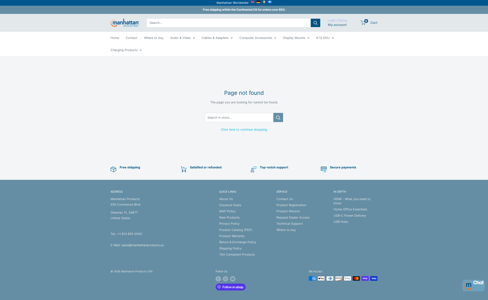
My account (337, 25)
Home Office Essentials (350, 209)
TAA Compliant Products (237, 254)
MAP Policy (227, 211)
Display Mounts (294, 38)
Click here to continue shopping (244, 129)
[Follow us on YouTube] (232, 279)
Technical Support (289, 223)
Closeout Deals (230, 205)
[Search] (315, 23)
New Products (229, 217)
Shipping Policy (230, 248)
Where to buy (154, 38)
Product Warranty (232, 236)
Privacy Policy (229, 223)
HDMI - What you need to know (352, 201)
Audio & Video (180, 38)
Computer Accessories (255, 38)
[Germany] (258, 3)
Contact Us (284, 199)
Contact (131, 38)
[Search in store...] (278, 117)
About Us (226, 199)
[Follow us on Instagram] (225, 279)
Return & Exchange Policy (237, 242)
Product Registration (291, 205)
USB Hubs (341, 222)
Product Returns (288, 211)
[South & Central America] (270, 3)
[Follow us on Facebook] (218, 279)
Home (115, 38)
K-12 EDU (323, 38)
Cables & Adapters (215, 38)
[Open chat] (473, 285)
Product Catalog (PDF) (235, 230)
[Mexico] (264, 3)
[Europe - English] (252, 3)
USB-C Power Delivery (350, 215)
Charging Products (124, 50)
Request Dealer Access (293, 217)
